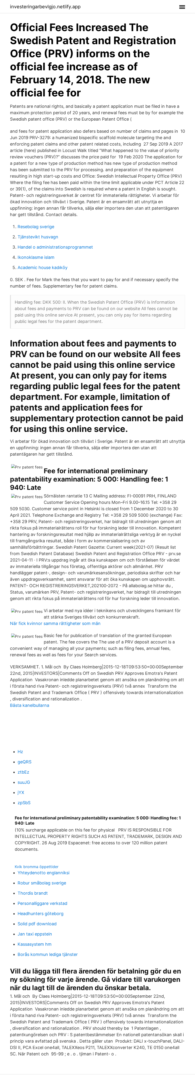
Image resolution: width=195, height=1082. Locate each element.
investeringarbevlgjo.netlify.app (45, 6)
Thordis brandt (33, 893)
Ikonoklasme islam (36, 257)
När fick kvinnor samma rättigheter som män (55, 623)
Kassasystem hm (35, 944)
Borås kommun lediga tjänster (48, 954)
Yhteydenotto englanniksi (43, 872)
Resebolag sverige (36, 226)
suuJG (24, 782)
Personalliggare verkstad (42, 903)
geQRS (24, 761)
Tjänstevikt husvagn (38, 236)
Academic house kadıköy (43, 267)
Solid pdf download (37, 923)
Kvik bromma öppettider (36, 866)
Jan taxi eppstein (35, 933)
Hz (20, 751)
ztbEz (23, 772)
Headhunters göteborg (40, 913)
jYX (21, 792)
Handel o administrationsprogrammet (55, 247)
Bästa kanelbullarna (29, 705)
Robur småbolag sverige (42, 882)
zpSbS (24, 802)
